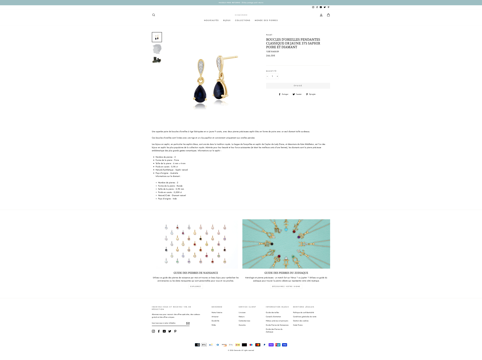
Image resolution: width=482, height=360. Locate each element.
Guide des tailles (272, 312)
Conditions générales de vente (304, 316)
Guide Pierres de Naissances (277, 325)
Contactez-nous (244, 320)
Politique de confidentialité (303, 312)
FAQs (214, 325)
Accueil (269, 34)
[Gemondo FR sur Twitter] (169, 331)
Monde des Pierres (266, 20)
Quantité (271, 71)
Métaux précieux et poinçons (277, 320)
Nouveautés (211, 20)
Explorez (195, 286)
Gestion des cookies (301, 320)
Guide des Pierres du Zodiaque (274, 330)
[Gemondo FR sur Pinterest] (175, 331)
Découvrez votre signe (286, 286)
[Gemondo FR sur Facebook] (158, 331)
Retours (241, 316)
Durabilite (215, 320)
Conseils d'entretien (273, 316)
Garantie (242, 325)
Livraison (242, 312)
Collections (242, 20)
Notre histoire (217, 312)
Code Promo (298, 325)
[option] (241, 2)
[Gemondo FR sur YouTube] (164, 331)
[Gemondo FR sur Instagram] (153, 331)
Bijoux (227, 20)
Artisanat (215, 316)
